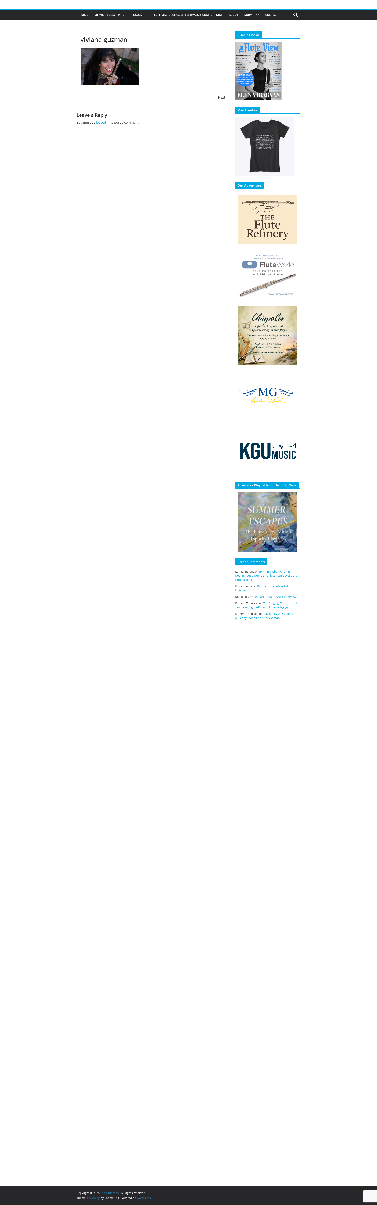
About (233, 15)
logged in (103, 122)
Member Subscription (110, 15)
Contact (271, 15)
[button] (144, 15)
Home (84, 15)
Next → (223, 97)
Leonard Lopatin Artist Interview (275, 597)
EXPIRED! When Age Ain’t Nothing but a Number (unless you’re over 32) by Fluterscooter (267, 576)
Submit (249, 15)
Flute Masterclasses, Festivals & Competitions (188, 15)
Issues (137, 15)
